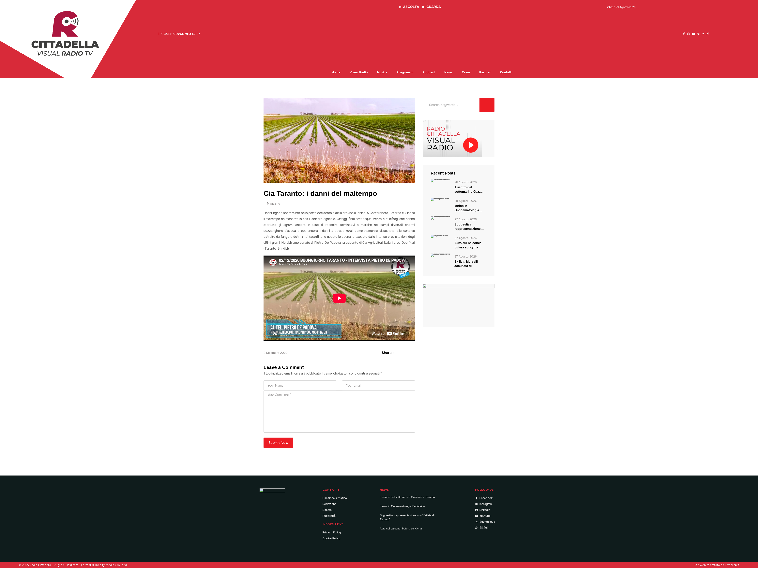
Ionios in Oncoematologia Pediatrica (466, 208)
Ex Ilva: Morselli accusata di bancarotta (466, 264)
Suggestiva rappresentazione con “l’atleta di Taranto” (467, 227)
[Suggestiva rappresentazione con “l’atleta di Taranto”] (440, 218)
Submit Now (278, 443)
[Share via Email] (413, 353)
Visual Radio (359, 72)
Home (336, 72)
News (448, 72)
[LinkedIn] (408, 353)
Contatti (506, 72)
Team (466, 72)
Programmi (405, 72)
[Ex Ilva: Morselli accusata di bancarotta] (440, 255)
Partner (485, 72)
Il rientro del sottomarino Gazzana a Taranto (470, 190)
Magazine (273, 204)
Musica (382, 72)
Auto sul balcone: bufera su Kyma (467, 245)
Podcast (429, 72)
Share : (388, 353)
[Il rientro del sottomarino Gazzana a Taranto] (440, 181)
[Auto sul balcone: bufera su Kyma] (440, 236)
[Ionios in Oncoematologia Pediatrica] (440, 199)
